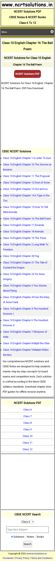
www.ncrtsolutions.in (36, 553)
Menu (4, 32)
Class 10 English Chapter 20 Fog (21, 256)
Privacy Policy (22, 558)
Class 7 (27, 416)
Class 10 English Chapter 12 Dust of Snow (26, 182)
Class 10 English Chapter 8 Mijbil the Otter (26, 343)
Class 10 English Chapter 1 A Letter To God (27, 158)
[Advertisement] (27, 119)
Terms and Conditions (41, 558)
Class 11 (27, 442)
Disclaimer (8, 558)
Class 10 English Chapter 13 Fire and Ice (25, 189)
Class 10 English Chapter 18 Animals (23, 231)
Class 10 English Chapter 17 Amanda (23, 225)
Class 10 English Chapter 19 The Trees (24, 238)
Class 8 (27, 422)
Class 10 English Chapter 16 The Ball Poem (27, 218)
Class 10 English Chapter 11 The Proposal (26, 176)
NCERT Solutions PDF (27, 73)
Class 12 (27, 449)
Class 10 (27, 436)
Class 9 (27, 429)
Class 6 (27, 409)
